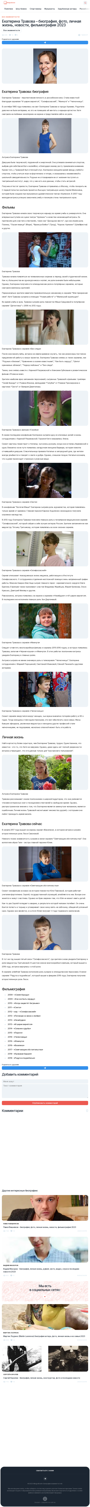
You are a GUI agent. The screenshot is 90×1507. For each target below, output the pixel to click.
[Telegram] (45, 1479)
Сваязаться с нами (45, 1471)
